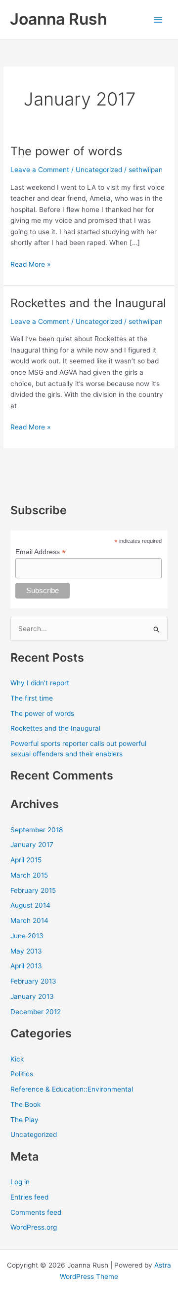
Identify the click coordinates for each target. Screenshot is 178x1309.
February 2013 (33, 981)
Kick (17, 1059)
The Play (24, 1120)
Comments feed (35, 1212)
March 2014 (29, 920)
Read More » (30, 265)
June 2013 (27, 936)
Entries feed (29, 1197)
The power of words (66, 151)
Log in (20, 1182)
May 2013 (26, 951)
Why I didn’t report (39, 683)
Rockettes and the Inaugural (88, 303)
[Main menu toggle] (158, 19)
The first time (31, 698)
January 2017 (31, 845)
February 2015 (33, 890)
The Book (25, 1104)
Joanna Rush (58, 19)
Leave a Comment (39, 170)
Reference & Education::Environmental (71, 1089)
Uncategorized (99, 170)
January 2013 (32, 996)
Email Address (40, 552)
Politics (21, 1074)
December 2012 (35, 1012)
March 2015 (29, 875)
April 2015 (26, 860)
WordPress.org (33, 1227)
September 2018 (36, 830)
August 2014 (30, 905)
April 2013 (26, 966)
